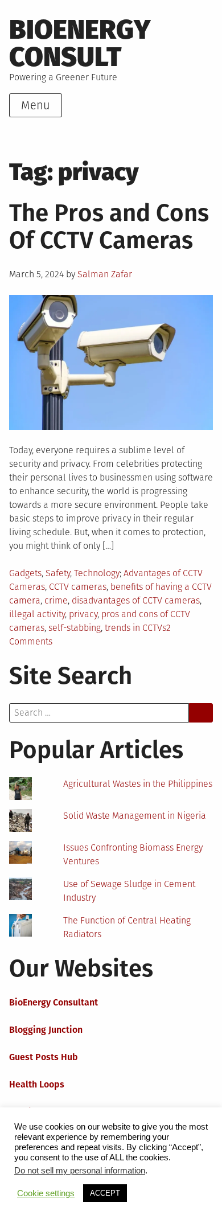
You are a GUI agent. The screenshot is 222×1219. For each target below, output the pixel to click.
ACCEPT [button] (105, 1193)
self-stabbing (74, 627)
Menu (35, 105)
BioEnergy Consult (80, 43)
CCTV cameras (77, 586)
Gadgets (25, 573)
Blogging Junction (46, 1029)
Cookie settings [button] (46, 1193)
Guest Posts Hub (43, 1057)
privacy (83, 614)
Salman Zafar (104, 274)
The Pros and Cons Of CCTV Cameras (109, 227)
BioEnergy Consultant (53, 1002)
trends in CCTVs (135, 627)
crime (56, 600)
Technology (97, 573)
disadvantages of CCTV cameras (136, 600)
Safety (58, 573)
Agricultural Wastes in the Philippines (137, 783)
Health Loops (36, 1084)
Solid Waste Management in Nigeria (134, 815)
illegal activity (37, 614)
